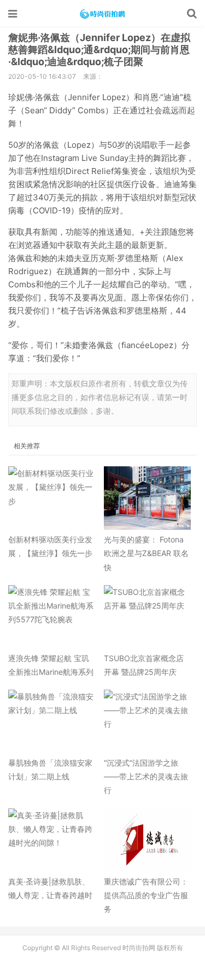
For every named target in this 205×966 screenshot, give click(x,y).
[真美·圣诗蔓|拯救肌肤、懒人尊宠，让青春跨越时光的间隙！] (52, 840)
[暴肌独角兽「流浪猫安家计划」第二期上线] (52, 721)
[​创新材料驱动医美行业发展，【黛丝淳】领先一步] (52, 498)
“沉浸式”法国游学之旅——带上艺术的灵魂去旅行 (146, 776)
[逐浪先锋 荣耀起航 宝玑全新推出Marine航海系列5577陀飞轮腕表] (52, 617)
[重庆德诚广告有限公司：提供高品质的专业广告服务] (147, 840)
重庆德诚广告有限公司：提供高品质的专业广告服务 (146, 895)
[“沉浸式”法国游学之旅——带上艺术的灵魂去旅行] (147, 721)
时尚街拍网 (103, 13)
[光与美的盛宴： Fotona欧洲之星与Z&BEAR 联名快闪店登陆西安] (147, 498)
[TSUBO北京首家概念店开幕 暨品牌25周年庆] (147, 617)
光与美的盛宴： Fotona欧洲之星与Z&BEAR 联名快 (146, 553)
